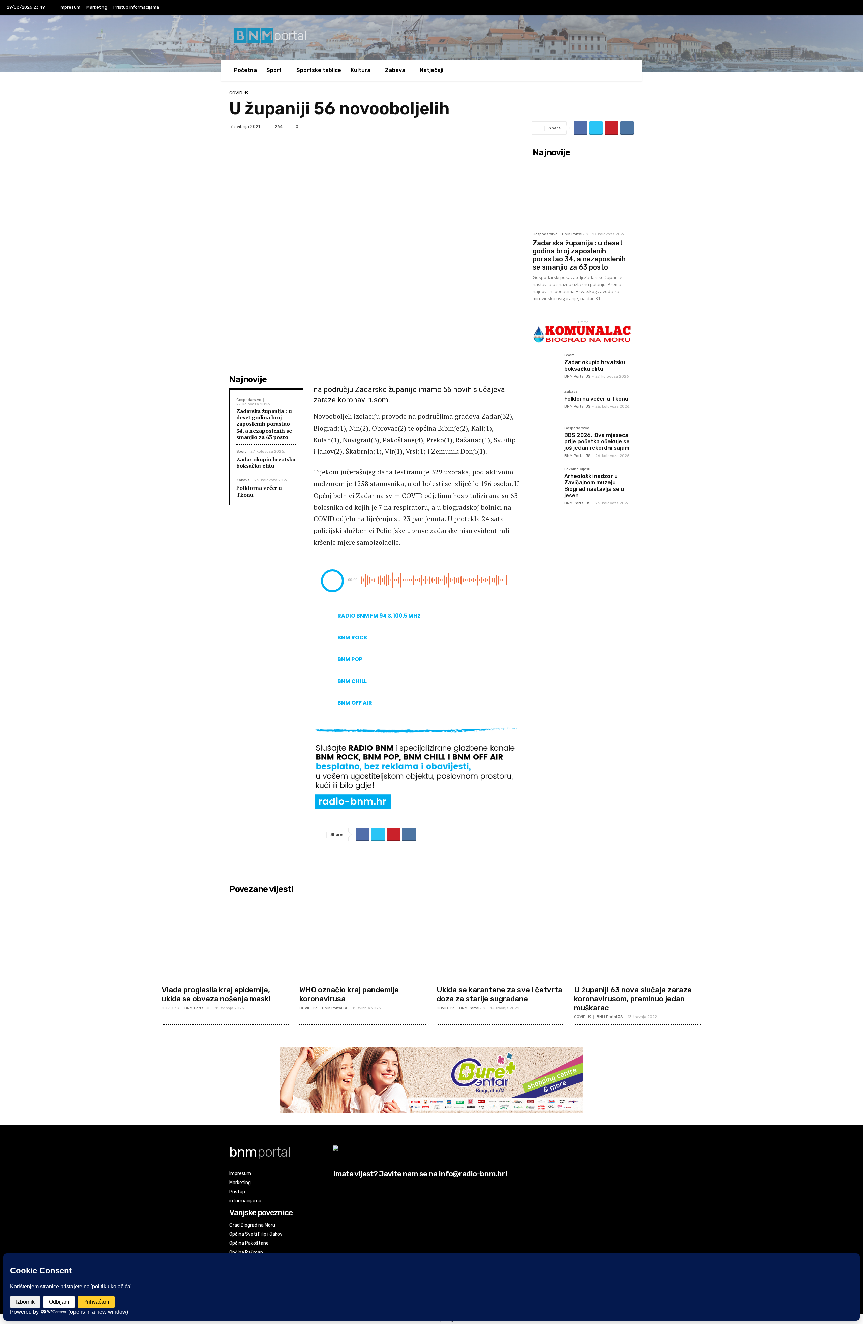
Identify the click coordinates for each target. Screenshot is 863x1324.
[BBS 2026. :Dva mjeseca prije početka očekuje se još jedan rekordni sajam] (546, 439)
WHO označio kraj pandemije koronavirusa (349, 994)
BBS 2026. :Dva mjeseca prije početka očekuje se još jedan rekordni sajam (597, 441)
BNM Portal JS (575, 234)
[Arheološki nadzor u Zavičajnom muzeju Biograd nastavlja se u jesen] (546, 480)
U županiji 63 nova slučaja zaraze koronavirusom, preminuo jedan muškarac (633, 998)
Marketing (96, 7)
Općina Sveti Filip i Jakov (256, 1234)
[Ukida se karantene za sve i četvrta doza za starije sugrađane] (500, 939)
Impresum (70, 7)
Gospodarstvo (248, 400)
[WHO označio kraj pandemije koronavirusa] (363, 939)
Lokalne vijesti (577, 469)
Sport (274, 70)
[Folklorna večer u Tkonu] (546, 403)
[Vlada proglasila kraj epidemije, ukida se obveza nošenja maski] (225, 939)
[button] (624, 70)
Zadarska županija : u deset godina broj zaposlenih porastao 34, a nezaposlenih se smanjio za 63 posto (264, 424)
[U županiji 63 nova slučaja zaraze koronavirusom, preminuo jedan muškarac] (638, 939)
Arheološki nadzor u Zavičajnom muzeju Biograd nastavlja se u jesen (594, 486)
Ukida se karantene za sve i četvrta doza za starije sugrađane (499, 994)
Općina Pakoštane (249, 1243)
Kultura (360, 70)
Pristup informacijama (136, 7)
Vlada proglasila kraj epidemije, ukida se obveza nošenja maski (216, 994)
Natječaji (431, 70)
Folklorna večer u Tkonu (259, 491)
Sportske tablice (318, 70)
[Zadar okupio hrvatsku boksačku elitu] (546, 366)
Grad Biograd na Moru (252, 1225)
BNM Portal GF (197, 1008)
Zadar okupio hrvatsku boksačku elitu (266, 462)
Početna (245, 70)
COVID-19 (239, 93)
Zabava (395, 70)
